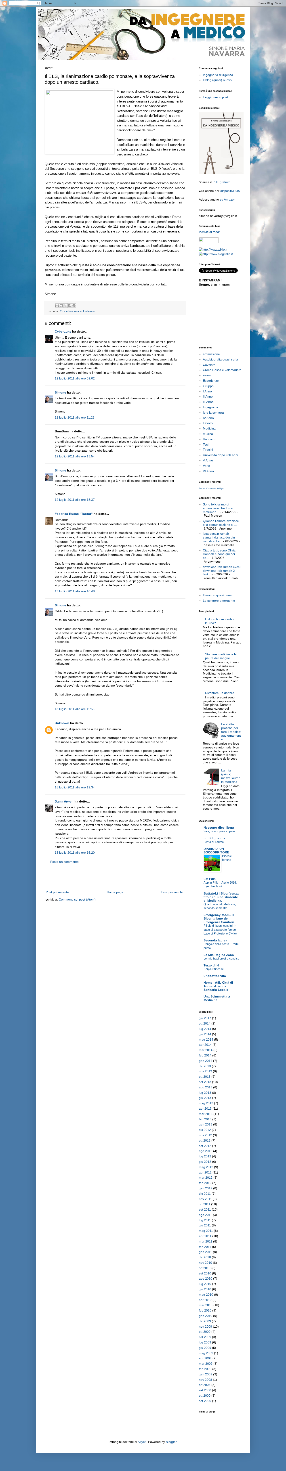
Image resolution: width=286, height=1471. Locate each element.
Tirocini (208, 449)
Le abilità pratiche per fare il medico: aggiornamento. (231, 731)
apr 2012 (205, 1172)
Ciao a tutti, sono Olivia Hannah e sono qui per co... (219, 554)
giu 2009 (205, 1347)
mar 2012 (205, 1177)
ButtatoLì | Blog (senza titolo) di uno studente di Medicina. (221, 897)
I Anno (207, 391)
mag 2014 (206, 1039)
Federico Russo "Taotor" (74, 513)
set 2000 (205, 1401)
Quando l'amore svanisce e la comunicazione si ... (221, 522)
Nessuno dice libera (219, 827)
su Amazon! (228, 199)
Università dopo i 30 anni (220, 455)
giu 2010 (205, 1289)
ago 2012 (205, 1151)
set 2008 (205, 1390)
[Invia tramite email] (57, 305)
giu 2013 (205, 1098)
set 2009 (205, 1337)
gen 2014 (205, 1060)
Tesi (205, 444)
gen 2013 (205, 1124)
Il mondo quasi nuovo (218, 595)
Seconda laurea (215, 940)
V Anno (208, 460)
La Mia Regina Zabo (219, 955)
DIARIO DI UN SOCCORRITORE (216, 850)
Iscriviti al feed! (209, 232)
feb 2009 (205, 1369)
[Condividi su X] (65, 305)
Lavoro (208, 423)
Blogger (171, 1442)
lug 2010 (205, 1284)
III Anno (208, 402)
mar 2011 (205, 1241)
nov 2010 (205, 1262)
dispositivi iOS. (230, 191)
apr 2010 (205, 1300)
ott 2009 (204, 1331)
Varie (206, 465)
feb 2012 (205, 1183)
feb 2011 (205, 1247)
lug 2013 (205, 1092)
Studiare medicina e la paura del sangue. (221, 656)
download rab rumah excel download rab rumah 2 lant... (221, 570)
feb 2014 (205, 1055)
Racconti (209, 439)
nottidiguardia (214, 838)
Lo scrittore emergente (219, 600)
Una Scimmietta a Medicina (217, 998)
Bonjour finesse (214, 969)
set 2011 (205, 1209)
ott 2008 (204, 1385)
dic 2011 (205, 1193)
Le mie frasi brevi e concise (221, 958)
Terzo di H (211, 965)
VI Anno (208, 471)
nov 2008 (205, 1379)
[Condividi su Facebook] (69, 305)
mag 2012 (206, 1167)
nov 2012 (205, 1135)
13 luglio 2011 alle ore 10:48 (75, 591)
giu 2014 (205, 1034)
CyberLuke (63, 331)
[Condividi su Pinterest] (74, 305)
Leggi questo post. (216, 97)
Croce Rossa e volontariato (77, 311)
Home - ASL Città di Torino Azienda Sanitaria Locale (218, 986)
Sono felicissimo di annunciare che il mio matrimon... (218, 508)
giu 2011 (205, 1225)
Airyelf (142, 1442)
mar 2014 (205, 1050)
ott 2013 (204, 1076)
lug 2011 (205, 1220)
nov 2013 (205, 1071)
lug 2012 (205, 1156)
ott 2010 (204, 1268)
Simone (60, 392)
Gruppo (208, 386)
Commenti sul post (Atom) (77, 899)
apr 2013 (205, 1108)
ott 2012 (204, 1140)
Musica (208, 434)
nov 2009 (205, 1326)
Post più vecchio (172, 892)
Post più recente (57, 892)
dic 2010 (205, 1257)
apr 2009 (205, 1358)
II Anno (208, 396)
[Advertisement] (115, 877)
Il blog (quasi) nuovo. (218, 80)
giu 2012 (205, 1161)
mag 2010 (206, 1294)
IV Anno (208, 418)
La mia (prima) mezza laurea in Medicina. (230, 776)
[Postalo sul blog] (61, 305)
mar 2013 (205, 1114)
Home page (115, 892)
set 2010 (205, 1273)
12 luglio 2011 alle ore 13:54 (75, 456)
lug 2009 (205, 1342)
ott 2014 (204, 1023)
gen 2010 (205, 1316)
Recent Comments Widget (211, 488)
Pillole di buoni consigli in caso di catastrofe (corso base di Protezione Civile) (220, 929)
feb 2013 (205, 1119)
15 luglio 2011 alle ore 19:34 (75, 787)
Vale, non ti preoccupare (219, 831)
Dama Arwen (64, 801)
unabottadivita (215, 976)
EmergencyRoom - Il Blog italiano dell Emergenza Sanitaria (219, 918)
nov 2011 (205, 1199)
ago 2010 (205, 1278)
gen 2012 (205, 1188)
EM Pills (210, 879)
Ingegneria (210, 407)
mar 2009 (205, 1363)
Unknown (62, 723)
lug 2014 (205, 1029)
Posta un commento (64, 861)
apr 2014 (205, 1044)
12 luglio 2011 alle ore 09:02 (75, 378)
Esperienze (211, 380)
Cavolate (209, 365)
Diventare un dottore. (220, 693)
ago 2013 (205, 1087)
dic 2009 (205, 1321)
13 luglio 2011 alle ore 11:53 (75, 709)
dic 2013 (205, 1066)
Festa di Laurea (214, 842)
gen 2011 (205, 1252)
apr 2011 (205, 1236)
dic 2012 (205, 1130)
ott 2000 (204, 1395)
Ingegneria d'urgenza (218, 75)
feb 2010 (205, 1310)
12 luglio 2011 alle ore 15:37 (75, 499)
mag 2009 (206, 1353)
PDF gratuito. (221, 182)
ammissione (211, 354)
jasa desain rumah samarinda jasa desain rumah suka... (219, 537)
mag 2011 (206, 1230)
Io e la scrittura (213, 412)
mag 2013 (206, 1103)
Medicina (209, 428)
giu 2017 (205, 1018)
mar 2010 (205, 1305)
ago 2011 (205, 1215)
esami (207, 375)
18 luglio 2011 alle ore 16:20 (75, 852)
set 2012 (205, 1146)
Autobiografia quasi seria (220, 359)
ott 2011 (204, 1204)
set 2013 (205, 1082)
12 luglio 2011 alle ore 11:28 (75, 417)
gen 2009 (205, 1374)
